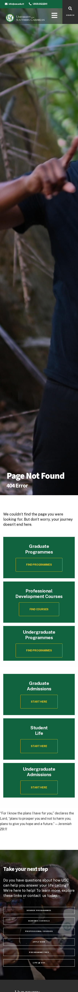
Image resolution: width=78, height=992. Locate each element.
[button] (39, 609)
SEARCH (70, 15)
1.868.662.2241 (40, 4)
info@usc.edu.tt (16, 4)
